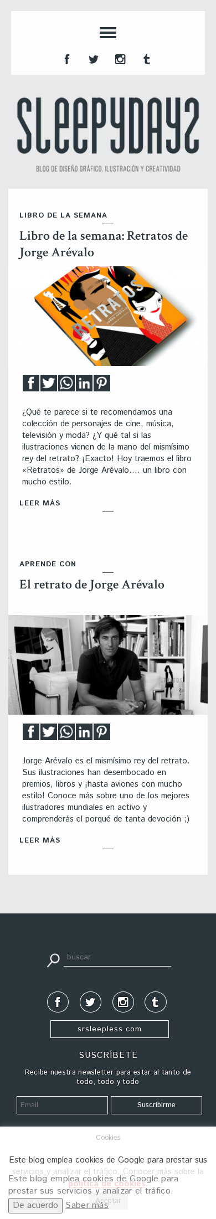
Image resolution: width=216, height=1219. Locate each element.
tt (92, 58)
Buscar (53, 959)
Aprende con (47, 564)
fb (65, 58)
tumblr (145, 58)
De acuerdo (35, 1205)
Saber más (87, 1205)
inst (119, 58)
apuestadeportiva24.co (39, 923)
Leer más (39, 503)
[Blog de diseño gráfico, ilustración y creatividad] (108, 134)
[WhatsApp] (66, 386)
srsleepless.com (110, 1029)
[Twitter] (49, 386)
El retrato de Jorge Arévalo (91, 584)
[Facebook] (31, 386)
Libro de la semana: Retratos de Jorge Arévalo (103, 244)
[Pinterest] (102, 386)
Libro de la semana (63, 215)
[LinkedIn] (84, 386)
